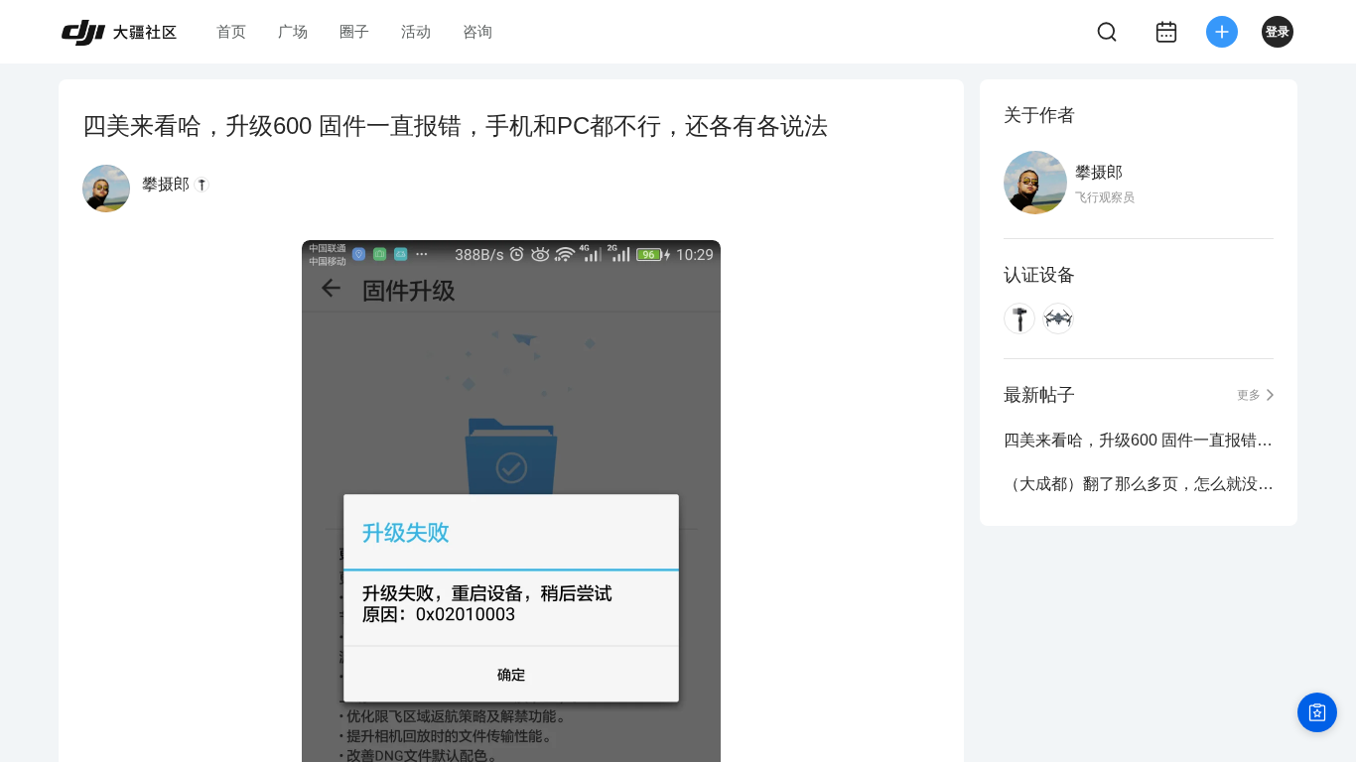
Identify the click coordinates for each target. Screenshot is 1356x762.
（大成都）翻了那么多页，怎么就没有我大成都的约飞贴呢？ (1139, 483)
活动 (416, 31)
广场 (293, 31)
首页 (231, 31)
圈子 (354, 31)
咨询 (477, 31)
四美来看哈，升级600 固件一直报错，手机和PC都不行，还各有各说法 (1139, 440)
